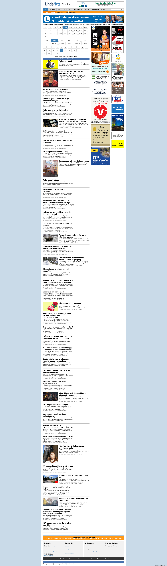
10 (82, 47)
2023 (75, 33)
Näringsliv (52, 9)
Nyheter (46, 12)
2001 (55, 27)
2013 (70, 30)
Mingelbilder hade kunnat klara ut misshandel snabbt (73, 394)
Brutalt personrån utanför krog (55, 152)
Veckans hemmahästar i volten (55, 89)
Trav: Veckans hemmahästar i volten (58, 437)
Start (45, 9)
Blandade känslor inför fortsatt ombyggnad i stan (71, 72)
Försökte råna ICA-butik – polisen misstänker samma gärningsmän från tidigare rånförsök (57, 512)
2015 (80, 30)
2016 (85, 30)
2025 (85, 33)
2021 (65, 33)
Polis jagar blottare (51, 180)
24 (49, 53)
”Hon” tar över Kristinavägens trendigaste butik (71, 447)
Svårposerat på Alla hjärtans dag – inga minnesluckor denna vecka (57, 337)
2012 (65, 30)
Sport (59, 9)
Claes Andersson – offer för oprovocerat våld (54, 383)
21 (82, 50)
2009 (50, 30)
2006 (80, 27)
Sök (121, 9)
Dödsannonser (73, 12)
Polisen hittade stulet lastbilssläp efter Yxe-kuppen (72, 236)
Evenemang (95, 9)
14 (53, 50)
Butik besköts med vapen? (54, 131)
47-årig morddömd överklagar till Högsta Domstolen (56, 371)
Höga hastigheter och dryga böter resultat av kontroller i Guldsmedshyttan (57, 315)
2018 (50, 33)
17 (65, 50)
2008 (45, 30)
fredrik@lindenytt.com (55, 546)
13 (49, 50)
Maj (77, 40)
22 (86, 50)
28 (65, 53)
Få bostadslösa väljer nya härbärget (58, 466)
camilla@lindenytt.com (55, 548)
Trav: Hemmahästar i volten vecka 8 (58, 327)
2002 (60, 27)
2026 (45, 36)
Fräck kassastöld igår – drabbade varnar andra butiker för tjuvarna (72, 120)
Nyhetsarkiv (52, 12)
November (77, 43)
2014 (75, 30)
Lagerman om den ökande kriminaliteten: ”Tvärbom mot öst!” (57, 293)
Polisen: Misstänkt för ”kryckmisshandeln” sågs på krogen (58, 426)
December (84, 43)
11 (86, 47)
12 (44, 50)
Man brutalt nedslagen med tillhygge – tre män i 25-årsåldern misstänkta (58, 349)
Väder (66, 12)
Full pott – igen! (65, 61)
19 (74, 50)
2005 (75, 27)
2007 (85, 27)
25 (53, 53)
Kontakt (103, 9)
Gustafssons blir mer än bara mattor (74, 161)
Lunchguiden (67, 9)
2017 (45, 33)
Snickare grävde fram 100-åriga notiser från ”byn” (56, 100)
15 (57, 50)
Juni (85, 40)
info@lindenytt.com (69, 546)
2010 (55, 30)
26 (57, 53)
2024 (80, 33)
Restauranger (60, 12)
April (69, 40)
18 (69, 50)
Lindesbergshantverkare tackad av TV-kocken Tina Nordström (57, 247)
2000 (50, 27)
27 (61, 53)
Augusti (54, 43)
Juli (46, 43)
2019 (55, 33)
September (62, 43)
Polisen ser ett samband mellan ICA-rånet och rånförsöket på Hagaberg (58, 281)
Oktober (69, 43)
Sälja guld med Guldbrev (71, 564)
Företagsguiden (78, 9)
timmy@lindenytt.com (48, 555)
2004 (70, 27)
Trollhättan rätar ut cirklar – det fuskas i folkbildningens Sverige (56, 202)
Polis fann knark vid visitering (55, 110)
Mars (62, 40)
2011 (60, 30)
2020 (60, 33)
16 (61, 50)
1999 (45, 27)
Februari (54, 40)
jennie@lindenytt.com (55, 551)
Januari (46, 40)
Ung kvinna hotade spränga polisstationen (54, 415)
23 (44, 53)
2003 (65, 27)
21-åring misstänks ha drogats (55, 405)
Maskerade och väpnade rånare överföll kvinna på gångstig (72, 259)
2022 (70, 33)
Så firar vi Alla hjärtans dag (70, 303)
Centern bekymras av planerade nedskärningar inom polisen (56, 360)
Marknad (87, 9)
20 (78, 50)
